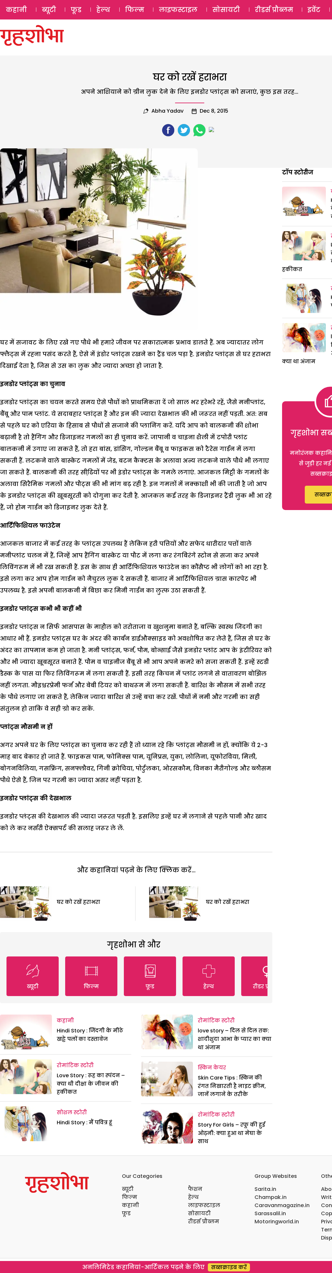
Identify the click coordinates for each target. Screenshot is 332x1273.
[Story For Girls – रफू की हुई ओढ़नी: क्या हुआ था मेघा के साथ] (167, 1126)
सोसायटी (226, 9)
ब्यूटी (49, 9)
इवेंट (314, 9)
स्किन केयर (212, 1067)
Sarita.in (265, 1189)
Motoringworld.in (277, 1221)
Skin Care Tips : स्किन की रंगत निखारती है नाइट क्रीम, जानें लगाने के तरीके (232, 1086)
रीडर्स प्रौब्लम (274, 9)
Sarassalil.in (270, 1213)
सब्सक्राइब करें (229, 1267)
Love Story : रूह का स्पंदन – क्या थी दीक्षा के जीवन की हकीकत (91, 1084)
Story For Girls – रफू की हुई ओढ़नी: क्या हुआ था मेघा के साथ (231, 1133)
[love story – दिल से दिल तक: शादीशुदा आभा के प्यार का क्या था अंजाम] (167, 1032)
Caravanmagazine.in (282, 1205)
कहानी (16, 9)
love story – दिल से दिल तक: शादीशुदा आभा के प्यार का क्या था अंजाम (234, 1039)
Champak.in (271, 1197)
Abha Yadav (167, 111)
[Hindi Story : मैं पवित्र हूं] (26, 1123)
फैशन (195, 1189)
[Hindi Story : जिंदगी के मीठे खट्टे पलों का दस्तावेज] (26, 1032)
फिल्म (134, 9)
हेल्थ (103, 9)
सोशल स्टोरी (72, 1112)
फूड (76, 9)
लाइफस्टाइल (178, 9)
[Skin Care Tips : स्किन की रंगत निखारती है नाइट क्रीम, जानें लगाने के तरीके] (167, 1079)
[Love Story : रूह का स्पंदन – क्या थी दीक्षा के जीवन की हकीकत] (26, 1076)
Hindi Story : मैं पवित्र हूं (84, 1122)
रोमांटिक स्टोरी (75, 1065)
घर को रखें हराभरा (78, 902)
